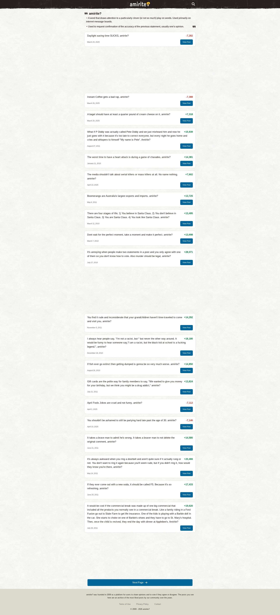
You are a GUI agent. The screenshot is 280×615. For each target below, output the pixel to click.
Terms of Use (125, 604)
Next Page (138, 582)
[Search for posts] (193, 4)
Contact (157, 604)
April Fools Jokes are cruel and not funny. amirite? (114, 402)
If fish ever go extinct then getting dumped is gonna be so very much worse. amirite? (133, 364)
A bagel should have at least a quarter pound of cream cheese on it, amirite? (128, 114)
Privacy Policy (142, 604)
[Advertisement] (140, 69)
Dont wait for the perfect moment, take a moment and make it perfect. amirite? (130, 234)
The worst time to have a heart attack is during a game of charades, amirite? (128, 157)
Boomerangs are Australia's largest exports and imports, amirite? (122, 196)
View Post (186, 42)
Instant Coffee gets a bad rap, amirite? (108, 97)
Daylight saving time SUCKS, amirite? (108, 35)
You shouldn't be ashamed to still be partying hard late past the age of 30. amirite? (131, 420)
